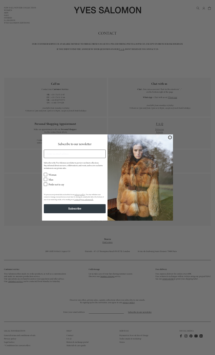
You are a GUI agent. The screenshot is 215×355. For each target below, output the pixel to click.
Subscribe (74, 208)
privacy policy (80, 194)
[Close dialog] (170, 137)
